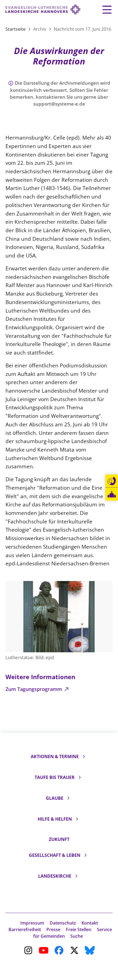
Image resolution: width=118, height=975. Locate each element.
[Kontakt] (111, 481)
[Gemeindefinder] (111, 494)
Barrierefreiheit (25, 929)
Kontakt (90, 923)
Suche (76, 936)
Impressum (32, 923)
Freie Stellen (78, 929)
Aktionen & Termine (55, 756)
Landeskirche (54, 876)
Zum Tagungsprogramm (34, 689)
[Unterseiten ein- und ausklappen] (84, 756)
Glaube (54, 798)
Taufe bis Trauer (55, 777)
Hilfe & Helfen (55, 819)
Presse (53, 929)
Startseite (16, 29)
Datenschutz (63, 923)
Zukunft (59, 839)
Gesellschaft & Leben (54, 855)
